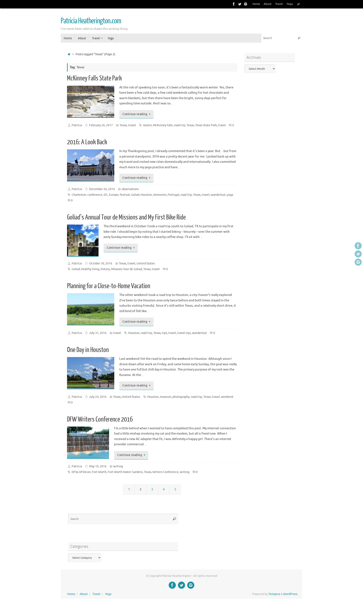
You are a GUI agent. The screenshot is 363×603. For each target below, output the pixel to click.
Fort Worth (99, 472)
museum (165, 397)
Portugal (173, 195)
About (267, 4)
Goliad (135, 195)
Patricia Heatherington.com (91, 21)
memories (159, 195)
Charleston (79, 195)
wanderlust (218, 195)
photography (180, 397)
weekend (227, 397)
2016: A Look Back (87, 142)
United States (146, 263)
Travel (279, 4)
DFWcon (85, 472)
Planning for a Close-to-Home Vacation (108, 286)
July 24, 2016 (98, 397)
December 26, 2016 (102, 189)
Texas (123, 125)
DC (106, 195)
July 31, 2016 (98, 333)
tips (164, 333)
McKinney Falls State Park (94, 78)
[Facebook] (234, 4)
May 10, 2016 (98, 466)
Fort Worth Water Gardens (125, 472)
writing (118, 466)
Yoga (290, 4)
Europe (113, 195)
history (105, 269)
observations (130, 189)
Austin (147, 125)
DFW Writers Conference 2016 (100, 419)
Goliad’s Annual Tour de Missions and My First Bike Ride (126, 217)
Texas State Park (206, 125)
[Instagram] (246, 4)
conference (95, 195)
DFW (75, 472)
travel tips (184, 333)
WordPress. (290, 594)
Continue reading (134, 114)
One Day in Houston (88, 350)
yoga (230, 195)
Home (256, 4)
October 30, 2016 (100, 263)
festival (125, 195)
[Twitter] (240, 4)
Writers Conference (166, 472)
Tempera (274, 594)
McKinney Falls (163, 125)
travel (132, 125)
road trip (179, 125)
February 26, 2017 (101, 125)
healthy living (90, 269)
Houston (146, 195)
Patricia (77, 125)
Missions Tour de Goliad (126, 269)
